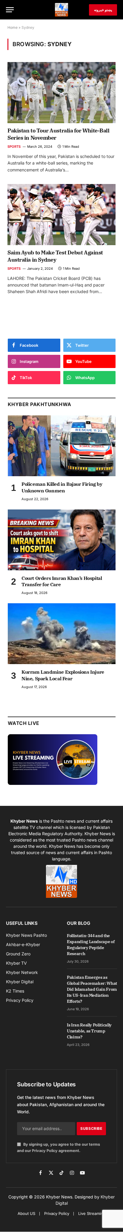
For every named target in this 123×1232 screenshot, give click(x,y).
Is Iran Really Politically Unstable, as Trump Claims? (89, 1031)
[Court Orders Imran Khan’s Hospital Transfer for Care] (62, 539)
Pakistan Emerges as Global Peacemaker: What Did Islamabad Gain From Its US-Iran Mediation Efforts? (92, 989)
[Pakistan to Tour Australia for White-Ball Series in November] (61, 92)
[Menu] (10, 9)
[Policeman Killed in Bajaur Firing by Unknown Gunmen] (62, 445)
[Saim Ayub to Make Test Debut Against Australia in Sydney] (61, 214)
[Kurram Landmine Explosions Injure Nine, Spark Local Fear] (62, 633)
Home (12, 27)
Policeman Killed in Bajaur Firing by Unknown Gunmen (61, 487)
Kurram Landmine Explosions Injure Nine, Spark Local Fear (62, 675)
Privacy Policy (45, 1150)
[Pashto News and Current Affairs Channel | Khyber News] (61, 9)
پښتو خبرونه (103, 9)
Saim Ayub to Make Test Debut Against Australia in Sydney (55, 256)
